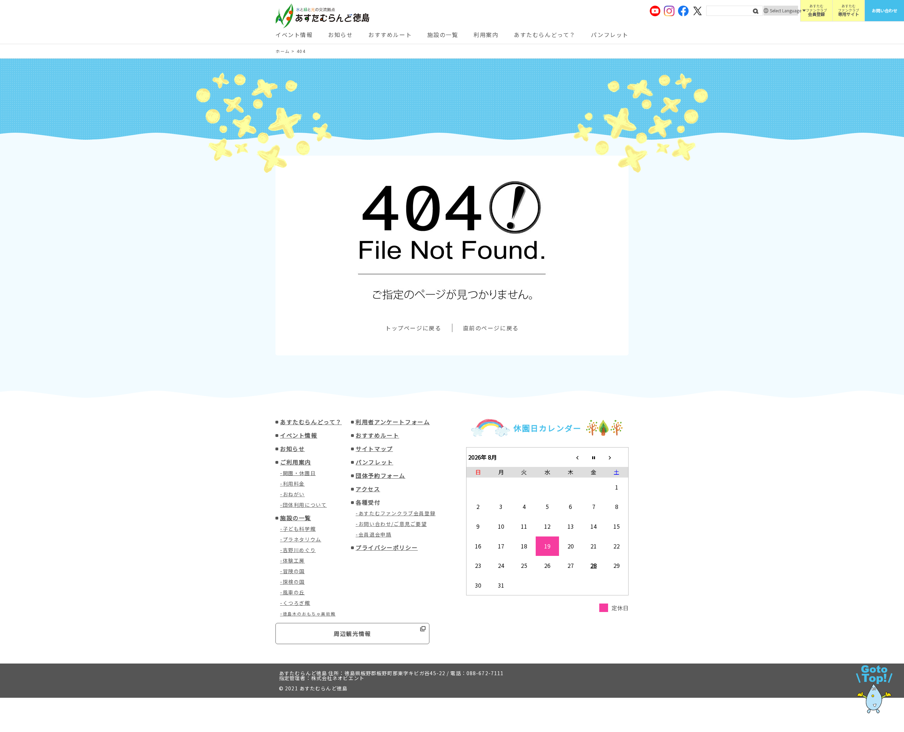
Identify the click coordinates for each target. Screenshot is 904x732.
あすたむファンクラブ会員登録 (396, 513)
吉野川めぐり (299, 549)
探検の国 (294, 581)
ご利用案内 (295, 462)
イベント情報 (294, 34)
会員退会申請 (375, 534)
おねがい (294, 494)
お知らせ (340, 34)
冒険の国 (294, 571)
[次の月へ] (617, 457)
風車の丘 (294, 592)
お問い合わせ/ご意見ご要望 (392, 523)
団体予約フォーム (380, 475)
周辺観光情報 (352, 633)
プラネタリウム (302, 539)
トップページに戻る (413, 328)
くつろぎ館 (296, 602)
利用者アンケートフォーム (393, 422)
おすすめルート (390, 34)
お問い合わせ (884, 10)
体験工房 (294, 560)
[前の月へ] (570, 457)
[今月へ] (593, 457)
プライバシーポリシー (387, 547)
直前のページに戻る (491, 328)
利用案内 (486, 34)
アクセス (368, 489)
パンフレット (610, 34)
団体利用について (305, 504)
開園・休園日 (299, 472)
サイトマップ (374, 448)
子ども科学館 (299, 528)
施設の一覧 (442, 34)
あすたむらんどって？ (545, 34)
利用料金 (294, 483)
